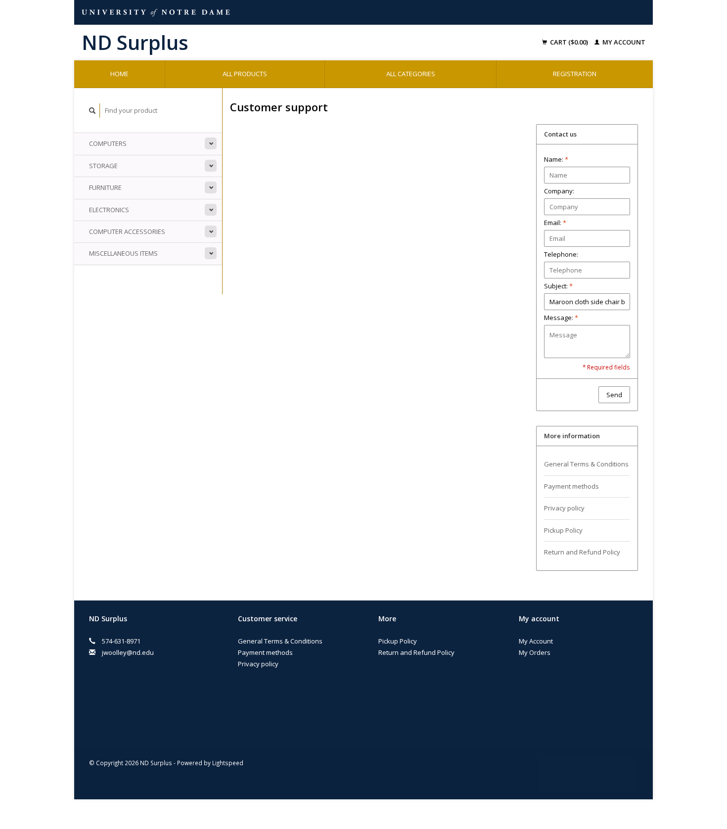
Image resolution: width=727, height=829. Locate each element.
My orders (534, 652)
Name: (556, 159)
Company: (559, 190)
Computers (108, 143)
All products (245, 73)
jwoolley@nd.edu (128, 652)
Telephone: (561, 254)
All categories (410, 73)
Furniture (105, 187)
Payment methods (571, 486)
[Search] (92, 110)
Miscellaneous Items (123, 253)
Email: (555, 222)
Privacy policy (564, 508)
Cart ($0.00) (569, 42)
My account (623, 42)
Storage (103, 165)
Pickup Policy (563, 530)
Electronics (109, 209)
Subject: (558, 285)
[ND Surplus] (225, 42)
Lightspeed (227, 763)
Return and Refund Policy (582, 552)
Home (119, 73)
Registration (574, 73)
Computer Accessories (127, 231)
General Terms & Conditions (586, 464)
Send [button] (614, 394)
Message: (561, 317)
